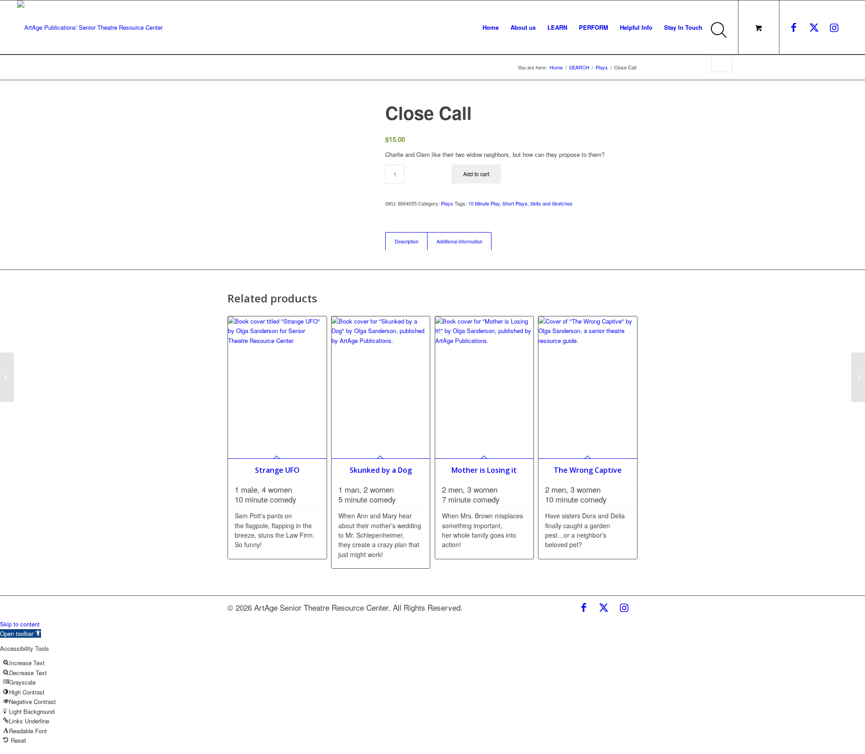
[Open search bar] (721, 35)
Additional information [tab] (460, 241)
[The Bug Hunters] (7, 377)
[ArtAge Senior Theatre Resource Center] (90, 27)
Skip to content (20, 624)
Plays (447, 203)
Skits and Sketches (551, 203)
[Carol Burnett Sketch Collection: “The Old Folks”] (858, 377)
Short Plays (515, 203)
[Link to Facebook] (794, 27)
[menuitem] (491, 27)
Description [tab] (407, 241)
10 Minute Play (484, 203)
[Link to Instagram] (834, 27)
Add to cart (476, 174)
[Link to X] (814, 27)
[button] (20, 633)
